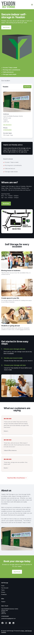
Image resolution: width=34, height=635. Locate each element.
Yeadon (5, 87)
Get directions (7, 124)
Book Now (6, 203)
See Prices (6, 27)
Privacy (3, 592)
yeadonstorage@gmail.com (8, 618)
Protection (4, 594)
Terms (3, 590)
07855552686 (7, 130)
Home (2, 585)
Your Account (4, 588)
